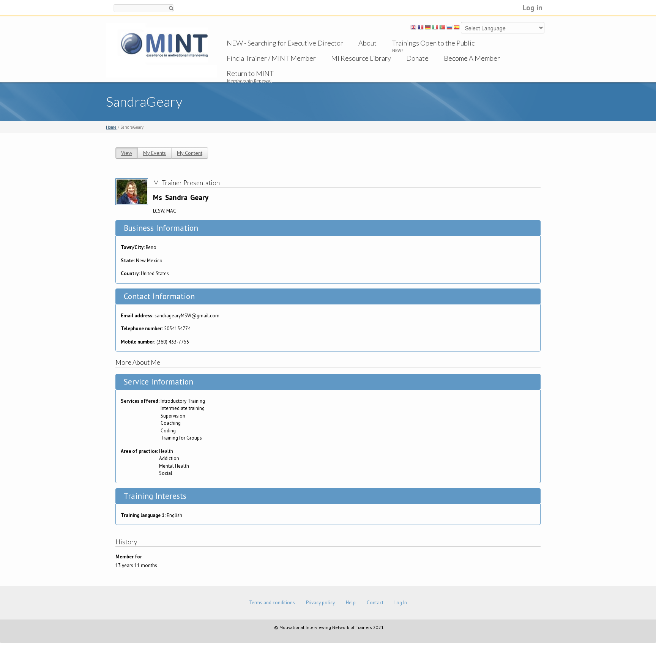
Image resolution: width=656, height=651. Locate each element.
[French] (421, 28)
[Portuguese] (442, 28)
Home (111, 127)
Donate (417, 58)
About (367, 43)
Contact (375, 602)
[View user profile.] (131, 191)
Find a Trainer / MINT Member (271, 58)
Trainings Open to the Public (433, 43)
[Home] (161, 50)
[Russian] (449, 28)
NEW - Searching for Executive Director (285, 43)
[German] (428, 28)
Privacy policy (320, 602)
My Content (189, 153)
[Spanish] (457, 28)
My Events (154, 153)
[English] (413, 28)
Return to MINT (250, 73)
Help (351, 602)
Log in (532, 7)
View (126, 153)
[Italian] (435, 28)
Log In (400, 602)
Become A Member (472, 58)
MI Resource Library (361, 58)
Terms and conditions (272, 602)
